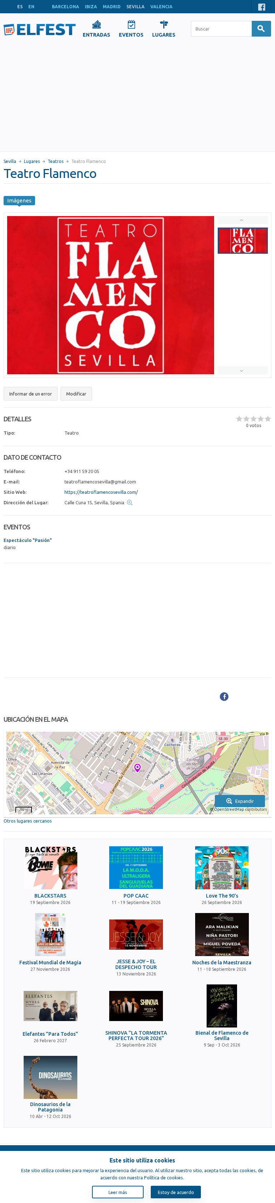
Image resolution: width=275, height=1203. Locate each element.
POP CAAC (136, 896)
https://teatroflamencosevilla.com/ (101, 492)
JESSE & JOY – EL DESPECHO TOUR (136, 964)
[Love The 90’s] (222, 867)
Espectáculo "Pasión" (28, 540)
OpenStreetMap (229, 809)
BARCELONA (65, 6)
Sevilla (10, 161)
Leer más (117, 1192)
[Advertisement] (137, 97)
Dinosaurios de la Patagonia (50, 1107)
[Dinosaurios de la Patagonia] (50, 1077)
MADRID (112, 6)
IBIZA (91, 6)
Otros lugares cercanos (28, 820)
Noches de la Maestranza (221, 962)
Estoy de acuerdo (176, 1192)
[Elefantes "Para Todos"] (50, 1006)
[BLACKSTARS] (50, 867)
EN (31, 6)
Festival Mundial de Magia (50, 962)
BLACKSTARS (50, 896)
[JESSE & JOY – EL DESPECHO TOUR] (136, 934)
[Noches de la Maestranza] (222, 934)
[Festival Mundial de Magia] (50, 934)
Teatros (55, 161)
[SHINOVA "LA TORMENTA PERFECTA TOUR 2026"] (136, 1006)
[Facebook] (224, 696)
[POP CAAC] (136, 867)
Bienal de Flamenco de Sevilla (222, 1035)
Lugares (32, 161)
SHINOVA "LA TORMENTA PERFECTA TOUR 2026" (136, 1035)
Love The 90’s (222, 896)
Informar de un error (30, 393)
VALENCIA (161, 6)
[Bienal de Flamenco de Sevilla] (222, 1006)
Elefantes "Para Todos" (50, 1034)
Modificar (76, 393)
